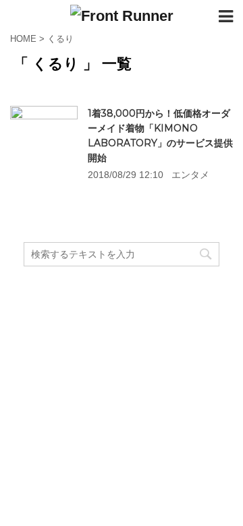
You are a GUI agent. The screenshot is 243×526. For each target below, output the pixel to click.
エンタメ (190, 174)
